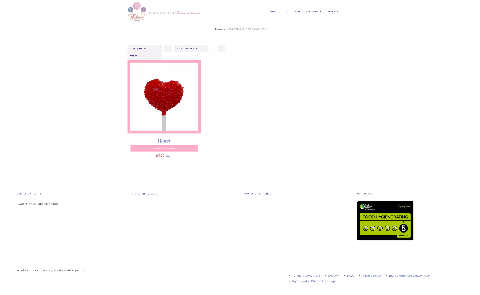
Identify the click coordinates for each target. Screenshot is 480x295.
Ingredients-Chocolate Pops (409, 275)
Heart (164, 141)
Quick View (180, 97)
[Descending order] (168, 48)
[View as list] (221, 48)
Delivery (334, 275)
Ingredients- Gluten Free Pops (314, 281)
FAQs (350, 275)
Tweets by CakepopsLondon (37, 204)
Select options (152, 97)
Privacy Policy (372, 275)
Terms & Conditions (306, 275)
